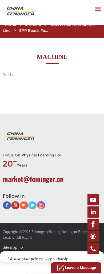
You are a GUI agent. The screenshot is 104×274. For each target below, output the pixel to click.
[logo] (20, 12)
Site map (10, 247)
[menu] (98, 9)
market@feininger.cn (33, 179)
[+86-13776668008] (93, 248)
